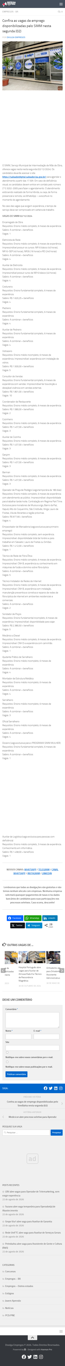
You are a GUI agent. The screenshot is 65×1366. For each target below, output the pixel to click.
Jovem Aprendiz (13, 1300)
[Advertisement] (32, 127)
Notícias (9, 1308)
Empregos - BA (10, 11)
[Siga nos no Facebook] (45, 1088)
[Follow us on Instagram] (61, 1088)
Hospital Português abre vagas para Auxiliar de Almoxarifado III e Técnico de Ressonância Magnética (30, 974)
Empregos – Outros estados (19, 1286)
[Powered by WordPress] (25, 1349)
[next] (61, 970)
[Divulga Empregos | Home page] (11, 4)
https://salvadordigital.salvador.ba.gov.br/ (24, 176)
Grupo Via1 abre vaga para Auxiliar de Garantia (28, 1221)
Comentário (12, 1009)
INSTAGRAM (33, 873)
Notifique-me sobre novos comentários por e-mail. (29, 1057)
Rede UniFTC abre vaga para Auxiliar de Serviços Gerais (33, 1232)
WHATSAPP (30, 869)
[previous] (3, 970)
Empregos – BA (13, 1278)
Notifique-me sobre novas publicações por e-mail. (29, 1066)
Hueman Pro (46, 1349)
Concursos (10, 1271)
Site (7, 1042)
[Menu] (61, 4)
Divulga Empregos (16, 37)
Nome (9, 1031)
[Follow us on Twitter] (51, 1088)
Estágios (9, 1293)
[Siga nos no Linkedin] (56, 1088)
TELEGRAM (44, 869)
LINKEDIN (47, 873)
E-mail (37, 1031)
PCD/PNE (10, 1315)
